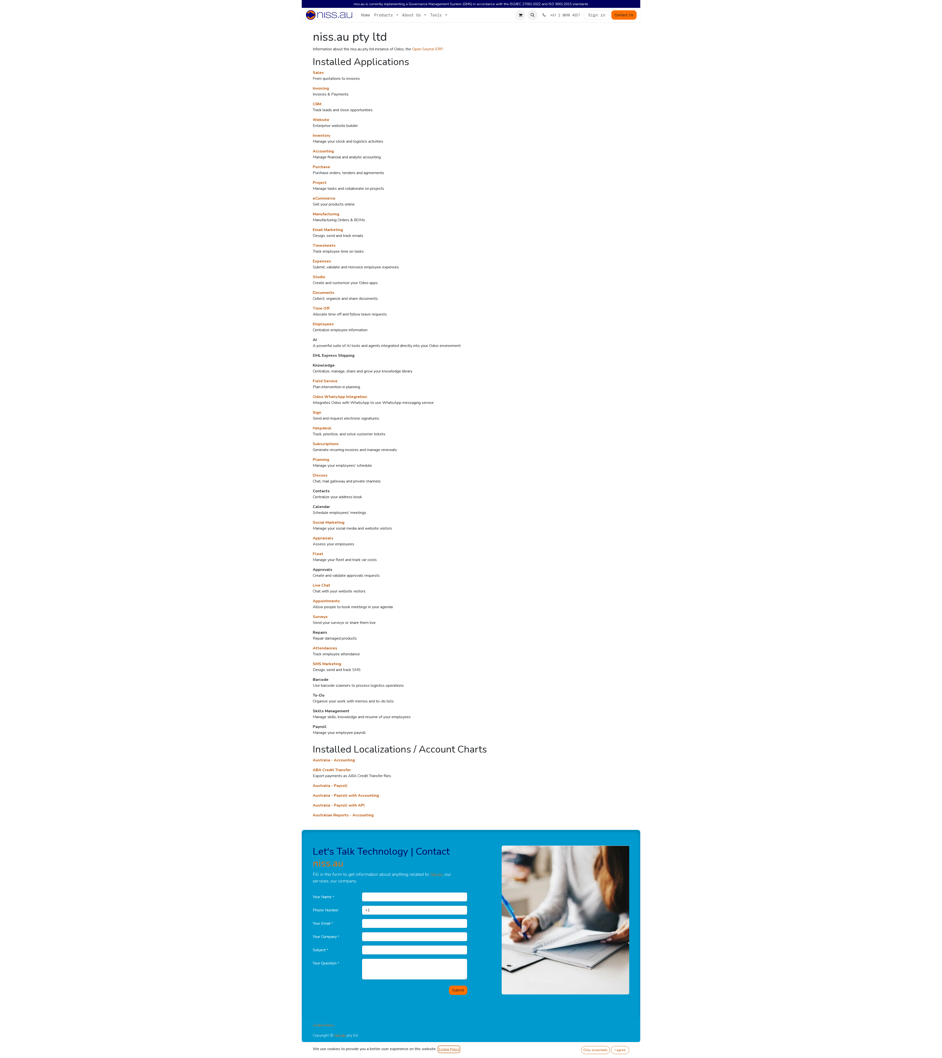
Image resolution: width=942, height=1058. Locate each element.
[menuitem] (365, 15)
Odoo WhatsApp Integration (340, 396)
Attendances (325, 648)
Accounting (323, 151)
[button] (532, 15)
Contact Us (624, 15)
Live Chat (321, 585)
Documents (323, 292)
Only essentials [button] (595, 1050)
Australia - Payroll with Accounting (346, 795)
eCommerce (324, 198)
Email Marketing (328, 230)
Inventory (321, 135)
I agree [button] (620, 1050)
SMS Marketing (327, 664)
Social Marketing (328, 522)
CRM (317, 104)
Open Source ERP (427, 49)
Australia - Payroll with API (339, 805)
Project (320, 182)
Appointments (326, 601)
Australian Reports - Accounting (343, 815)
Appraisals (323, 538)
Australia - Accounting (334, 760)
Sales (318, 72)
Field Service (325, 381)
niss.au (328, 863)
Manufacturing (326, 214)
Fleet (318, 554)
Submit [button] (458, 990)
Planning (321, 459)
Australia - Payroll (330, 785)
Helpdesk (322, 428)
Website (321, 120)
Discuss (320, 475)
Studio (319, 277)
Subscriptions (326, 444)
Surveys (320, 616)
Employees (323, 324)
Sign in (596, 14)
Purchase (321, 167)
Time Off (321, 308)
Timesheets (324, 245)
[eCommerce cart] (520, 15)
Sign (317, 412)
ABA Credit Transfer (332, 770)
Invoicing (321, 88)
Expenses (322, 261)
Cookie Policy (323, 1025)
